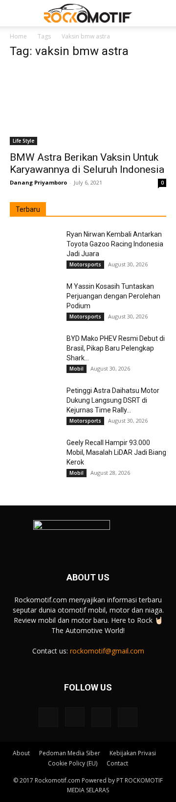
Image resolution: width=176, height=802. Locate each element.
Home (18, 36)
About (21, 753)
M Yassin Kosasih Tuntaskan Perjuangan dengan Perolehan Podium (113, 296)
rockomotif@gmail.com (107, 650)
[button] (16, 13)
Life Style (23, 140)
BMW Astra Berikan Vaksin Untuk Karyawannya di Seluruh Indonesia (87, 163)
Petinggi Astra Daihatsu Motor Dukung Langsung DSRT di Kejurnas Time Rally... (112, 400)
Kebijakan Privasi (133, 753)
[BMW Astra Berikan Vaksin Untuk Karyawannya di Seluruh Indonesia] (88, 106)
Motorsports (85, 264)
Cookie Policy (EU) (72, 763)
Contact (117, 763)
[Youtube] (127, 717)
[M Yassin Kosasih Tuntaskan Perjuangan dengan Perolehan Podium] (34, 298)
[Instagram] (75, 717)
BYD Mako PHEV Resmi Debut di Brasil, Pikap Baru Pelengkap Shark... (115, 348)
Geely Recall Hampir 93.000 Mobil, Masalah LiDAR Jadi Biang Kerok (116, 452)
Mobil (76, 368)
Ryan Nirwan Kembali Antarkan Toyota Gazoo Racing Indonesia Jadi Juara (114, 244)
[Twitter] (101, 717)
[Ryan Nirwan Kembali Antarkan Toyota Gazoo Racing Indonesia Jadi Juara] (34, 246)
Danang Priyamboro (38, 182)
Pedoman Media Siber (69, 753)
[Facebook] (48, 717)
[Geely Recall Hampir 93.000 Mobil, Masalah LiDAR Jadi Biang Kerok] (34, 455)
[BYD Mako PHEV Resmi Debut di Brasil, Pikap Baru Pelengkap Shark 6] (34, 351)
